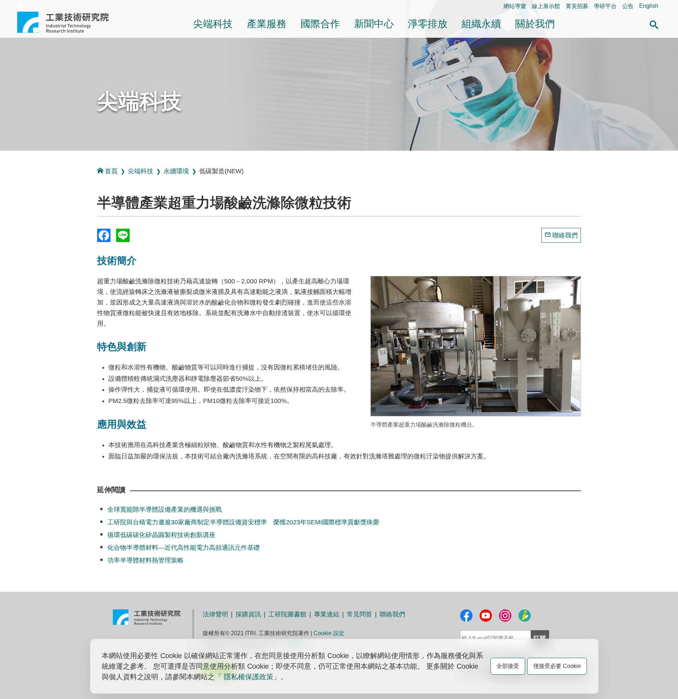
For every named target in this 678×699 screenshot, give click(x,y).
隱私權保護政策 (248, 677)
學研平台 (605, 6)
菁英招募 (577, 6)
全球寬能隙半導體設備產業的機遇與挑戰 (164, 509)
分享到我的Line (123, 235)
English (648, 6)
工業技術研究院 (68, 22)
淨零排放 (427, 23)
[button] (654, 24)
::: (19, 6)
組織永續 (481, 23)
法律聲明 (215, 614)
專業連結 (326, 614)
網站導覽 (515, 6)
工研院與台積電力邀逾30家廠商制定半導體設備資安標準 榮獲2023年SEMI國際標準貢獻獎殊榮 (243, 522)
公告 (628, 6)
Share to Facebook (104, 235)
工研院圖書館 (287, 614)
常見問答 (359, 614)
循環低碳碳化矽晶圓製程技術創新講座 (161, 534)
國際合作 (320, 23)
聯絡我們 (565, 235)
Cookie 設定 (329, 633)
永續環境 (176, 171)
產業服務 (266, 23)
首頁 (111, 171)
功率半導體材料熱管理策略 (145, 560)
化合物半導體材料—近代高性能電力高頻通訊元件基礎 (183, 547)
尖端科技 (213, 23)
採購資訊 (248, 614)
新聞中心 (374, 23)
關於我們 (535, 23)
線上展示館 (546, 6)
